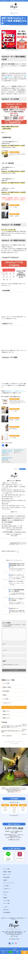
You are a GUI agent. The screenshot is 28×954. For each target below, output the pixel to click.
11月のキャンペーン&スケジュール (17, 575)
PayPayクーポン (9, 77)
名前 (4, 644)
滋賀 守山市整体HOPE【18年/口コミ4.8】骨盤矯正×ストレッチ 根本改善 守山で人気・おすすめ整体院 (13, 520)
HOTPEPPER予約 (19, 858)
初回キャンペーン (6, 711)
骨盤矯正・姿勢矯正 (7, 687)
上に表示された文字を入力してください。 (10, 664)
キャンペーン (14, 707)
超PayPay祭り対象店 (18, 450)
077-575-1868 (15, 936)
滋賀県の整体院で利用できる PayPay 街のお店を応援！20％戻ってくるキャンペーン (17, 565)
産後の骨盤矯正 (6, 691)
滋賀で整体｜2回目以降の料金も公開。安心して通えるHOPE (13, 731)
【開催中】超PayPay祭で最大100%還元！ (7, 458)
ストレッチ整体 (6, 683)
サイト (3, 656)
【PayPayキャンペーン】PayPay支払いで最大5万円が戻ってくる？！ (7, 451)
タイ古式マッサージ (7, 702)
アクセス (17, 953)
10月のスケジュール (14, 608)
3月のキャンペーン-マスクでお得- (16, 581)
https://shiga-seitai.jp (6, 524)
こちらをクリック (17, 792)
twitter (14, 511)
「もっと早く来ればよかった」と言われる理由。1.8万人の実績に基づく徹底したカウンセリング (13, 726)
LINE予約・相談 (10, 953)
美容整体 (5, 695)
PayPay (25, 75)
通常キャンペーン (6, 718)
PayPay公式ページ (9, 391)
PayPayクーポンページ (20, 391)
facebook (11, 511)
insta (16, 511)
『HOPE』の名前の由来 (6, 735)
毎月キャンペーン (6, 714)
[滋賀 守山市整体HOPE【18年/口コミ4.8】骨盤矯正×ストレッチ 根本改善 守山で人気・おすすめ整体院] (14, 9)
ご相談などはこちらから (14, 839)
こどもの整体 (5, 698)
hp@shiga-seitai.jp (20, 532)
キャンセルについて (14, 815)
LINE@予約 (8, 858)
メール (4, 650)
